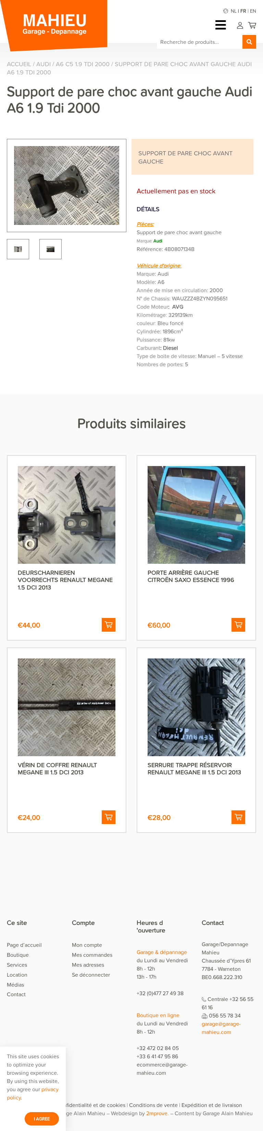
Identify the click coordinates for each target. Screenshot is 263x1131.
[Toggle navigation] (222, 24)
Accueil (19, 64)
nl (234, 11)
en (253, 11)
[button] (108, 625)
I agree (42, 1119)
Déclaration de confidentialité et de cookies (73, 1105)
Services (17, 964)
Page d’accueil (24, 945)
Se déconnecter (91, 974)
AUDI (43, 64)
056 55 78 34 (225, 1015)
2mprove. (157, 1113)
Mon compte (87, 945)
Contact (16, 994)
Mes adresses (88, 964)
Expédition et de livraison (211, 1105)
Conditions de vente (153, 1105)
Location (17, 974)
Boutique (18, 955)
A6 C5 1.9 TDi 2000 (83, 64)
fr (243, 11)
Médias (15, 984)
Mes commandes (92, 955)
